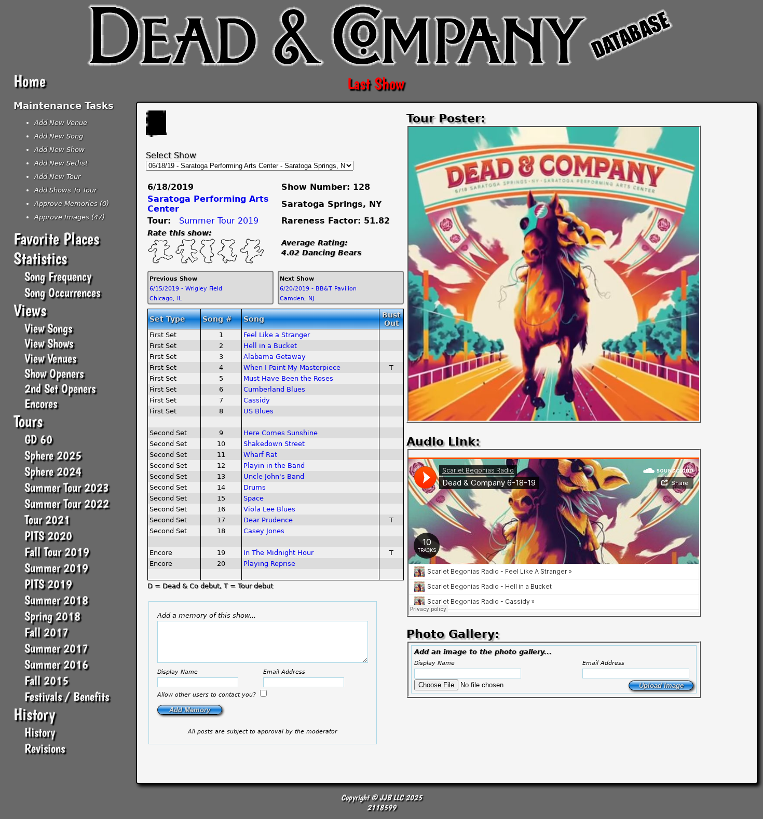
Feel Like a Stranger (276, 335)
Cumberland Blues (274, 389)
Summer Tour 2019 (218, 221)
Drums (254, 487)
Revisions (44, 748)
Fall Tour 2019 (56, 551)
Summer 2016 (56, 664)
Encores (40, 403)
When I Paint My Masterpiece (291, 367)
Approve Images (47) (69, 217)
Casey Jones (263, 531)
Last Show (375, 83)
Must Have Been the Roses (288, 378)
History (34, 714)
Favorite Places (56, 238)
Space (253, 498)
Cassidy (256, 400)
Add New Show (59, 150)
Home (29, 81)
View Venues (50, 358)
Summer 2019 (56, 567)
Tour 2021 (47, 519)
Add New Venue (60, 123)
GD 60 (38, 439)
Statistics (40, 258)
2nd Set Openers (60, 388)
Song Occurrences (62, 292)
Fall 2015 (46, 680)
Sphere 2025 (52, 455)
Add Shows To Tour (65, 190)
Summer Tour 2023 (66, 487)
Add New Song (58, 136)
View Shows (48, 343)
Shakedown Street (274, 444)
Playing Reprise (269, 563)
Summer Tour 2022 (66, 503)
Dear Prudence (268, 520)
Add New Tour (57, 177)
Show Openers (54, 373)
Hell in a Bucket (270, 346)
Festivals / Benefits (66, 696)
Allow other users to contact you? (207, 694)
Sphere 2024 (52, 471)
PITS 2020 (48, 535)
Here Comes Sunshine (280, 433)
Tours (28, 421)
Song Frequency (57, 276)
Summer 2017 (56, 648)
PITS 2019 (48, 583)
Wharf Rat (260, 455)
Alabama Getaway (274, 356)
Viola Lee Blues (269, 509)
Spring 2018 (52, 615)
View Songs (48, 328)
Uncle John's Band (273, 476)
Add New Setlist (61, 163)
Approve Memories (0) (71, 203)
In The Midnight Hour (278, 553)
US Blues (258, 411)
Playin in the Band (274, 465)
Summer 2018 (56, 599)
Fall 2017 (46, 632)
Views (29, 310)
